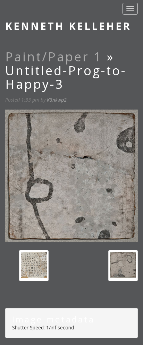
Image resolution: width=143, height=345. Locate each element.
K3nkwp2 (57, 99)
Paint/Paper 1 (53, 56)
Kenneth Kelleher (68, 26)
